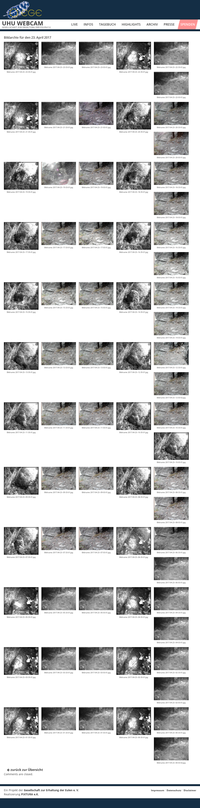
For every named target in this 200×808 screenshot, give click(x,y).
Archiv (152, 24)
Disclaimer (190, 790)
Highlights (131, 24)
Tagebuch (107, 24)
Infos (88, 24)
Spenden (187, 24)
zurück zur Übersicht (26, 770)
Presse (169, 24)
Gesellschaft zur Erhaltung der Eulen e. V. (51, 790)
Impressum (157, 790)
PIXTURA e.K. (30, 794)
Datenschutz (174, 790)
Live (74, 24)
